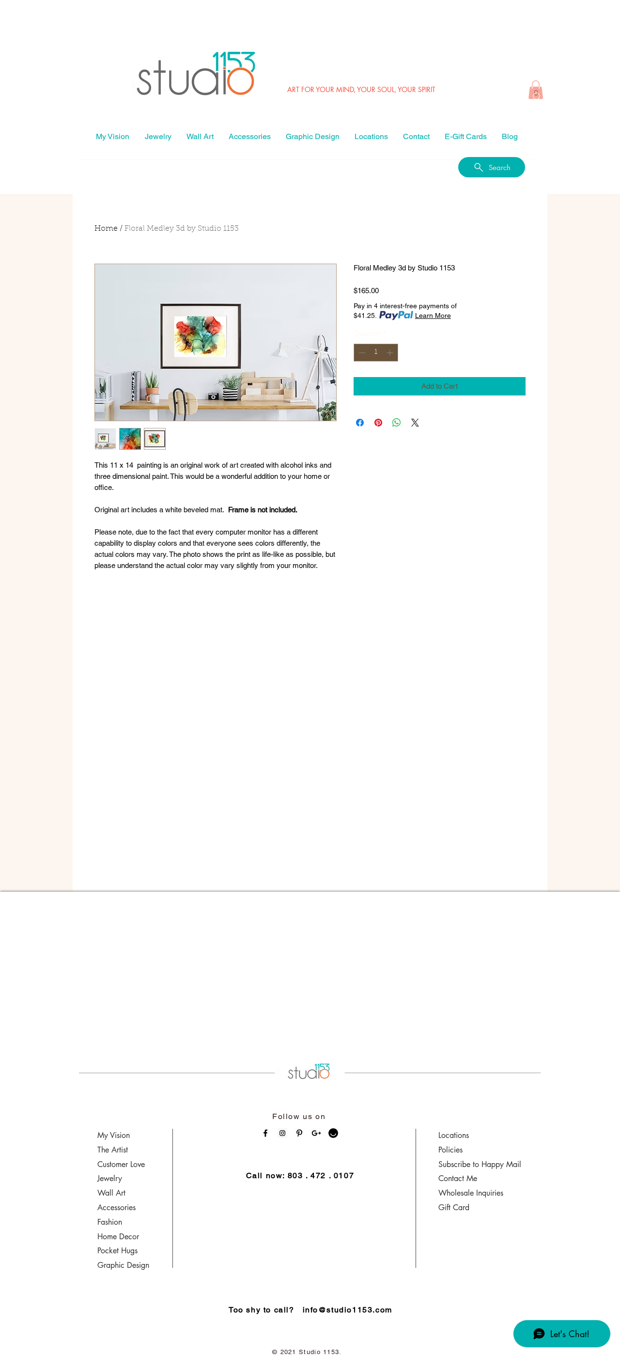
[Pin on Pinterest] (378, 422)
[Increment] (391, 352)
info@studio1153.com (347, 1309)
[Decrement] (361, 352)
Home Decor (118, 1236)
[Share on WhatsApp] (397, 422)
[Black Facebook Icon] (265, 1133)
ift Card (457, 1207)
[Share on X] (415, 422)
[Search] (537, 97)
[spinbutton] (376, 352)
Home (106, 229)
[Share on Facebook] (360, 422)
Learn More (433, 315)
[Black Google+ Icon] (316, 1133)
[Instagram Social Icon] (282, 1133)
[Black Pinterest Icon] (299, 1133)
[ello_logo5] (333, 1133)
